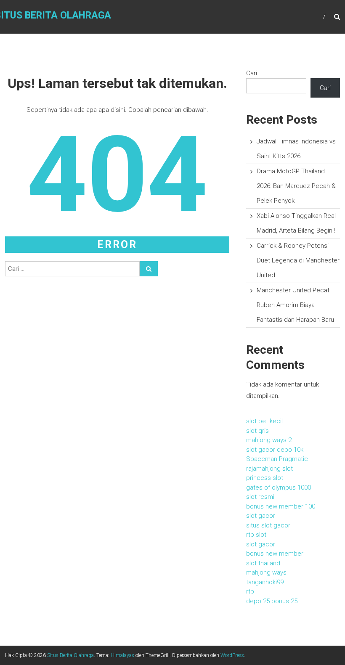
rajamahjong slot (269, 468)
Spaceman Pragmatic (277, 459)
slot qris (257, 431)
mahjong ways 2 (269, 440)
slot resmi (260, 497)
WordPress (232, 655)
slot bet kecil (264, 421)
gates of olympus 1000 (278, 487)
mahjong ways (266, 572)
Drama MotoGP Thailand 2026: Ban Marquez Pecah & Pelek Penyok (296, 185)
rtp (250, 591)
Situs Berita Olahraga (70, 655)
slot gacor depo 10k (274, 449)
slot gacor (260, 515)
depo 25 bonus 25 (271, 601)
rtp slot (256, 534)
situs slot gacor (268, 525)
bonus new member (274, 553)
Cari (251, 73)
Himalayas (122, 655)
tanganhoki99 (265, 582)
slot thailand (263, 563)
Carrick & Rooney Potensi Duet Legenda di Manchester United (298, 260)
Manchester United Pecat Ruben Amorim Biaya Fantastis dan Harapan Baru (295, 304)
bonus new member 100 (280, 506)
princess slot (264, 478)
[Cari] (149, 268)
